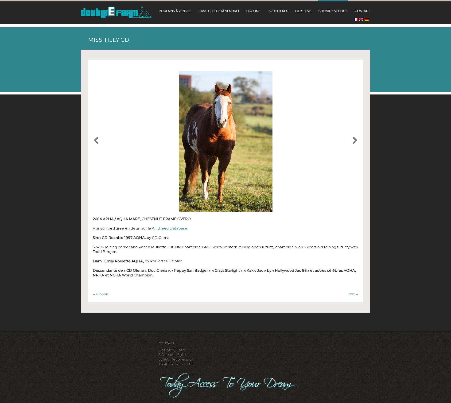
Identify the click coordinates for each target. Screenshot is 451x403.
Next (353, 294)
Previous (100, 294)
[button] (96, 141)
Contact (362, 11)
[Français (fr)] (356, 19)
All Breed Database (169, 228)
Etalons (253, 11)
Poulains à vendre (175, 11)
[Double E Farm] (116, 12)
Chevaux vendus (333, 11)
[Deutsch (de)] (367, 19)
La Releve (303, 11)
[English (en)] (361, 19)
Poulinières (278, 11)
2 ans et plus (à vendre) (218, 11)
